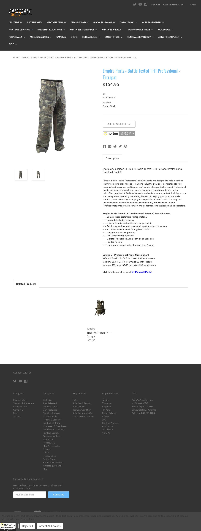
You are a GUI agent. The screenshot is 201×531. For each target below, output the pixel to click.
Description (112, 158)
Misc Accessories (39, 37)
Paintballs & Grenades (82, 29)
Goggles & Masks (103, 22)
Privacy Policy (20, 400)
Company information (83, 416)
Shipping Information (23, 403)
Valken (105, 416)
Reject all (27, 526)
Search (155, 4)
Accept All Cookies (50, 526)
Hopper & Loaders (152, 22)
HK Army (106, 409)
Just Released (34, 22)
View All (106, 432)
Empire (105, 400)
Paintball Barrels (111, 29)
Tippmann (107, 403)
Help (75, 400)
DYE (104, 419)
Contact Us (18, 409)
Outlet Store (112, 37)
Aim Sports (107, 426)
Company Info (20, 406)
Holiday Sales (90, 37)
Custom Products (111, 423)
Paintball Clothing (19, 29)
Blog (12, 44)
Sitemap (17, 416)
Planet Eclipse (109, 413)
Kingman (106, 406)
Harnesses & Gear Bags (50, 29)
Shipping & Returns (82, 403)
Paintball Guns (55, 22)
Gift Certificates (173, 4)
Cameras (61, 37)
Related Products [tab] (26, 283)
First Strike (107, 429)
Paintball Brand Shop (139, 37)
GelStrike (14, 22)
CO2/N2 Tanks (127, 22)
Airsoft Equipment (169, 37)
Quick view (100, 305)
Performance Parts (139, 29)
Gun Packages (78, 22)
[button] (8, 527)
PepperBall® (16, 37)
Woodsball (164, 29)
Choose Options (101, 311)
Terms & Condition (82, 409)
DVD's (74, 37)
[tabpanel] (100, 317)
